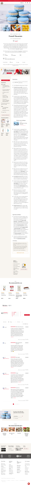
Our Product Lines (27, 463)
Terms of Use (17, 480)
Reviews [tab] (5, 305)
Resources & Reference (18, 472)
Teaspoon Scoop (22, 185)
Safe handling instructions (15, 274)
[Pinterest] (22, 448)
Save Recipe (5, 62)
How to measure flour (15, 272)
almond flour (14, 46)
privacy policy (16, 418)
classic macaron (22, 44)
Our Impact (26, 470)
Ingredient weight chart (16, 269)
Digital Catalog (3, 463)
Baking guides (15, 265)
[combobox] (13, 322)
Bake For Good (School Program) (27, 471)
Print (12, 62)
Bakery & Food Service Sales (19, 466)
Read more (12, 367)
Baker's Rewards (3, 473)
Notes (24, 62)
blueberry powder (25, 227)
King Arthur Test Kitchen (17, 38)
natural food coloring (20, 224)
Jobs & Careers (27, 467)
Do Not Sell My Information (22, 480)
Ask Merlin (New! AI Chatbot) (11, 473)
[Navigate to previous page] (12, 404)
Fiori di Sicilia (20, 221)
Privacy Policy (12, 480)
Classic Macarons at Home (21, 238)
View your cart (27, 3)
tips (18, 47)
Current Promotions (2, 466)
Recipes (10, 464)
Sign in (25, 3)
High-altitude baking (16, 266)
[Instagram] (19, 448)
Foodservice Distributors (18, 469)
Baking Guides (11, 465)
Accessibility (8, 480)
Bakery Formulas (19, 470)
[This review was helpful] (26, 400)
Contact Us (26, 474)
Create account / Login (20, 252)
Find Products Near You (27, 465)
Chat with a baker (24, 269)
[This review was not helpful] (27, 339)
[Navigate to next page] (18, 404)
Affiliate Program (3, 474)
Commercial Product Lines (18, 467)
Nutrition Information (5, 115)
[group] (5, 28)
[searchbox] (5, 322)
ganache (21, 48)
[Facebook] (16, 448)
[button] (16, 312)
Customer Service (3, 467)
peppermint (15, 221)
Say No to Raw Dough (11, 468)
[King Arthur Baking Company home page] (2, 3)
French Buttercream (5, 108)
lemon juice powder (17, 228)
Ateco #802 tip (16, 183)
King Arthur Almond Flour (6, 101)
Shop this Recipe (5, 80)
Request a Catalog (3, 464)
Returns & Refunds (3, 470)
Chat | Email (26, 448)
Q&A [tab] (9, 305)
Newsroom (26, 473)
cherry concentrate (18, 233)
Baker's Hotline (11, 466)
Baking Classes (11, 469)
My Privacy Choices (4, 481)
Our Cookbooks (11, 472)
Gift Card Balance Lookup (3, 471)
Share (18, 62)
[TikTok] (17, 448)
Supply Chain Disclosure (3, 480)
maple (25, 220)
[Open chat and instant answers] (29, 484)
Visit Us (26, 466)
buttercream (17, 48)
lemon (23, 220)
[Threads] (20, 448)
